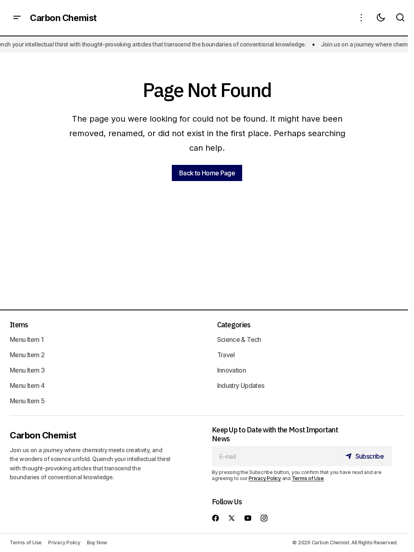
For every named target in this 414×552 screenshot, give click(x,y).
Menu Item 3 (27, 370)
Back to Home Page (207, 173)
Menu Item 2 (27, 355)
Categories (234, 324)
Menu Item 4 (27, 385)
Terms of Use (308, 478)
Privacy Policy (265, 478)
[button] (17, 18)
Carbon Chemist (63, 18)
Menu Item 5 (27, 401)
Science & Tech (239, 339)
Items (19, 324)
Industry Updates (240, 385)
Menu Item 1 (26, 339)
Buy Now (97, 542)
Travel (226, 355)
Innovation (231, 370)
